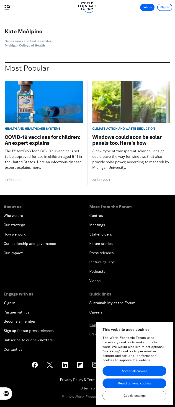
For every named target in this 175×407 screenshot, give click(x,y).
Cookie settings (135, 395)
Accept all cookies (134, 371)
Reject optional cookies (134, 383)
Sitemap (87, 388)
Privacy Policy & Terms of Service (87, 380)
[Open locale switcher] (6, 393)
